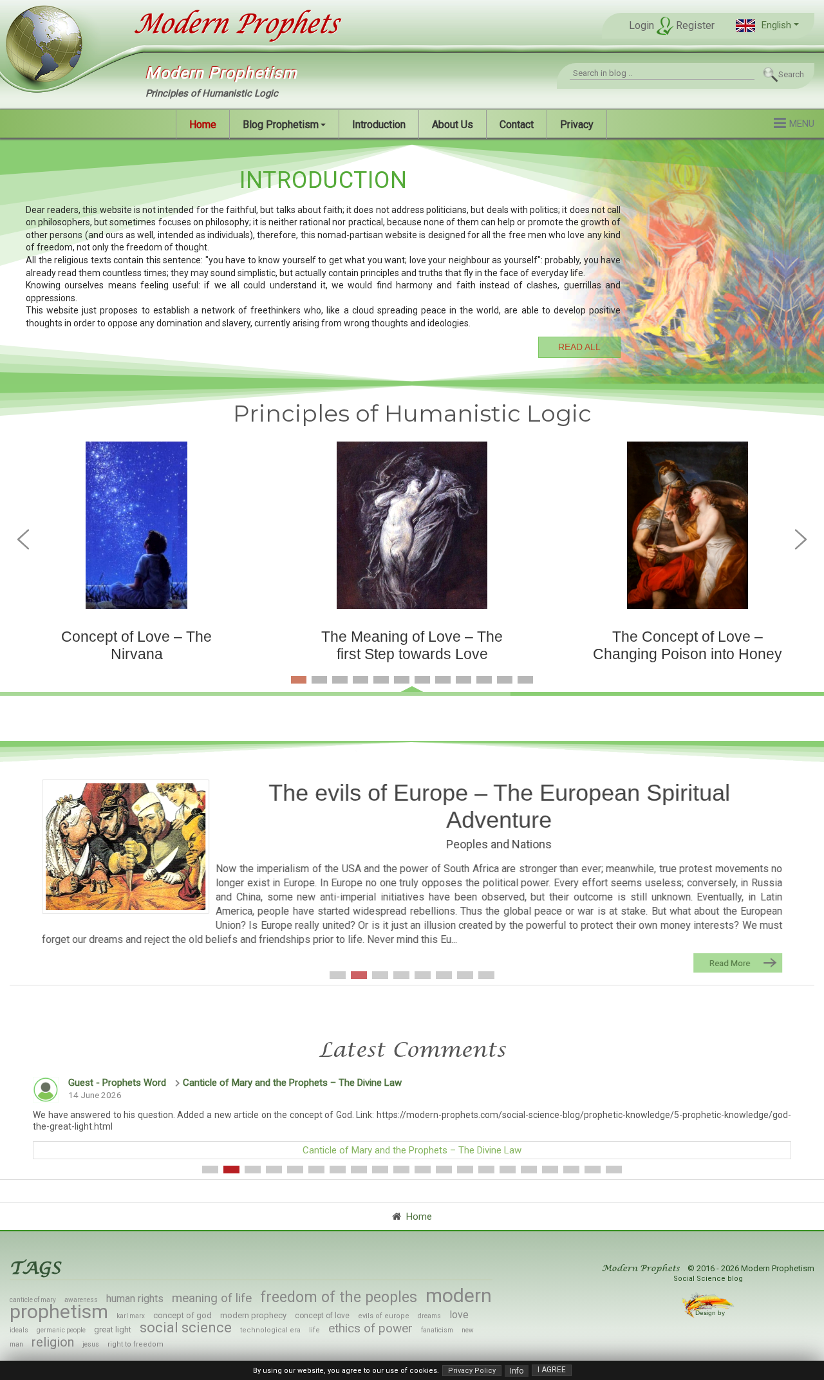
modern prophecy (253, 1315)
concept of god (182, 1315)
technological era (270, 1330)
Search (791, 74)
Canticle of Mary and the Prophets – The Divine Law (292, 1082)
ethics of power (370, 1328)
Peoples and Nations (499, 844)
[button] (767, 25)
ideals (19, 1330)
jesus (90, 1344)
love (459, 1315)
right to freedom (136, 1344)
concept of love (322, 1315)
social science (186, 1327)
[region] (412, 260)
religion (53, 1342)
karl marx (131, 1315)
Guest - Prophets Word (117, 1082)
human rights (135, 1298)
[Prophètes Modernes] (224, 24)
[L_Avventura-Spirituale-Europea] (125, 847)
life (314, 1330)
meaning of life (212, 1298)
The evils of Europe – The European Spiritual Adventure (499, 806)
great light (112, 1329)
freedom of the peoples (338, 1297)
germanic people (61, 1330)
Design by (711, 1312)
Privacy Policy (472, 1370)
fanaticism (437, 1330)
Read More (729, 963)
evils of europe (383, 1316)
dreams (429, 1315)
